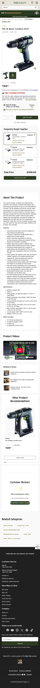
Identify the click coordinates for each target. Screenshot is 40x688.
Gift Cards (5, 589)
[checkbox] (20, 139)
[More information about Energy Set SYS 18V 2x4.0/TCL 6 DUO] (11, 159)
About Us (5, 612)
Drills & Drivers (8, 525)
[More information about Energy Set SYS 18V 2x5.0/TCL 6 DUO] (11, 146)
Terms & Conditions (25, 670)
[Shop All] (3, 3)
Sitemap (29, 674)
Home (3, 19)
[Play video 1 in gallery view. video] (12, 75)
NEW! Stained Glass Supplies (20, 16)
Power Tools (27, 534)
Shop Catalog (6, 601)
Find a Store (5, 621)
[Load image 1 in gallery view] (5, 75)
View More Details (31, 99)
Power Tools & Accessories (11, 538)
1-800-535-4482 (7, 567)
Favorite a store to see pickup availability (20, 109)
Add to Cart (20, 458)
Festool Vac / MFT (23, 525)
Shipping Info (32, 105)
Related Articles (9, 367)
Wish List (4, 592)
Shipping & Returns (8, 578)
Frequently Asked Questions (10, 581)
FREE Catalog (6, 595)
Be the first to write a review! (20, 503)
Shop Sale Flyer (7, 598)
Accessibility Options (14, 674)
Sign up (20, 643)
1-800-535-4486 (7, 572)
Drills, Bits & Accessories (14, 19)
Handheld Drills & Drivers (11, 534)
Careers (4, 615)
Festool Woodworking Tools (11, 530)
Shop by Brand (6, 604)
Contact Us (5, 575)
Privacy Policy (25, 647)
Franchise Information (8, 618)
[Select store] (33, 3)
